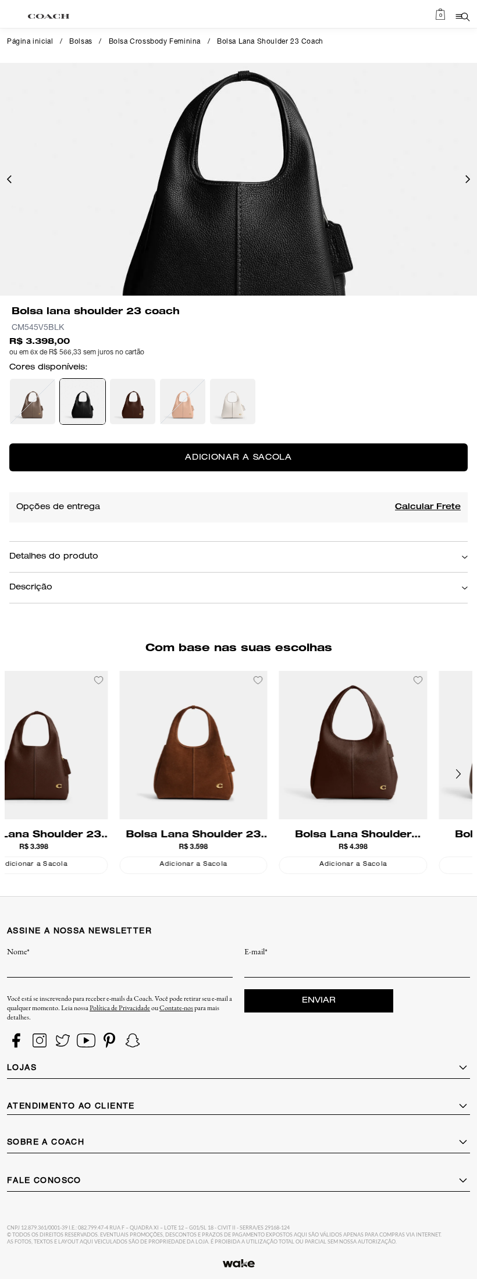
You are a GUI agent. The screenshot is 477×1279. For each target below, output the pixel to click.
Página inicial (30, 41)
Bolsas (80, 41)
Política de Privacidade (120, 1007)
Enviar (319, 1001)
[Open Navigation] (462, 17)
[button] (9, 179)
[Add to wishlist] (142, 680)
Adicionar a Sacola (78, 865)
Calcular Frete (428, 507)
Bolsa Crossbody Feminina (155, 41)
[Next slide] (458, 774)
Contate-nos (176, 1007)
